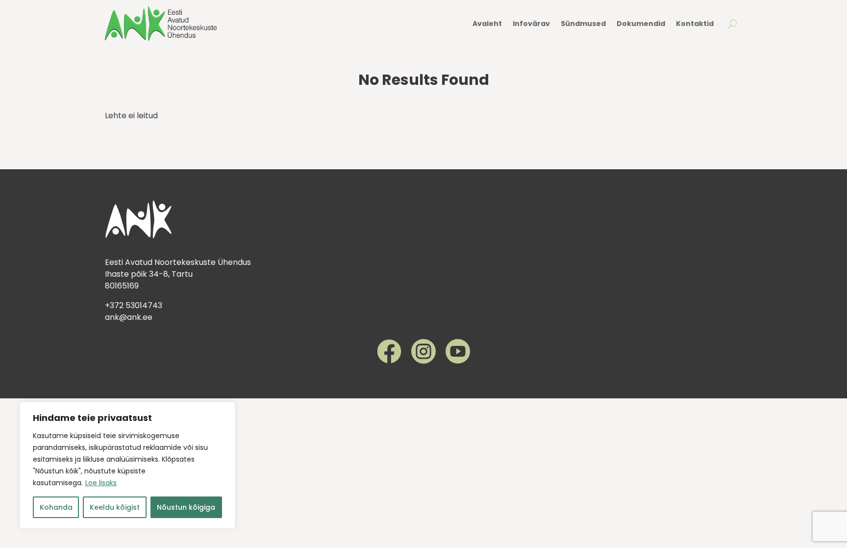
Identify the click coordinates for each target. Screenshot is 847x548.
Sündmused (583, 23)
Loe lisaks (101, 483)
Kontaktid (695, 23)
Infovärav (531, 23)
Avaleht (487, 23)
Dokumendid (641, 23)
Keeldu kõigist (115, 507)
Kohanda (56, 507)
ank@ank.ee (128, 317)
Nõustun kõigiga (186, 507)
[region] (127, 465)
